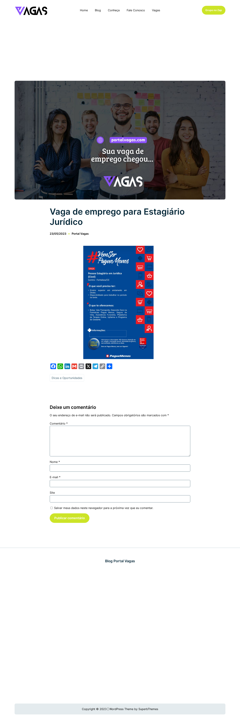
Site (52, 492)
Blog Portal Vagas (120, 561)
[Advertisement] (120, 49)
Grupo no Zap (213, 10)
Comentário (59, 423)
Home (84, 10)
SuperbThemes (148, 709)
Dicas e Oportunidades (67, 378)
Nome (55, 462)
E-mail (55, 477)
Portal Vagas (80, 233)
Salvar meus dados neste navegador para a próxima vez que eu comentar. (103, 508)
